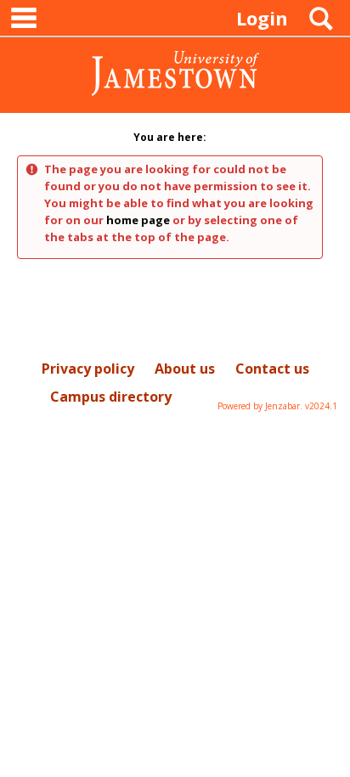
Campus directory (111, 396)
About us (185, 368)
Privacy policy (88, 368)
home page (138, 220)
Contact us (272, 368)
